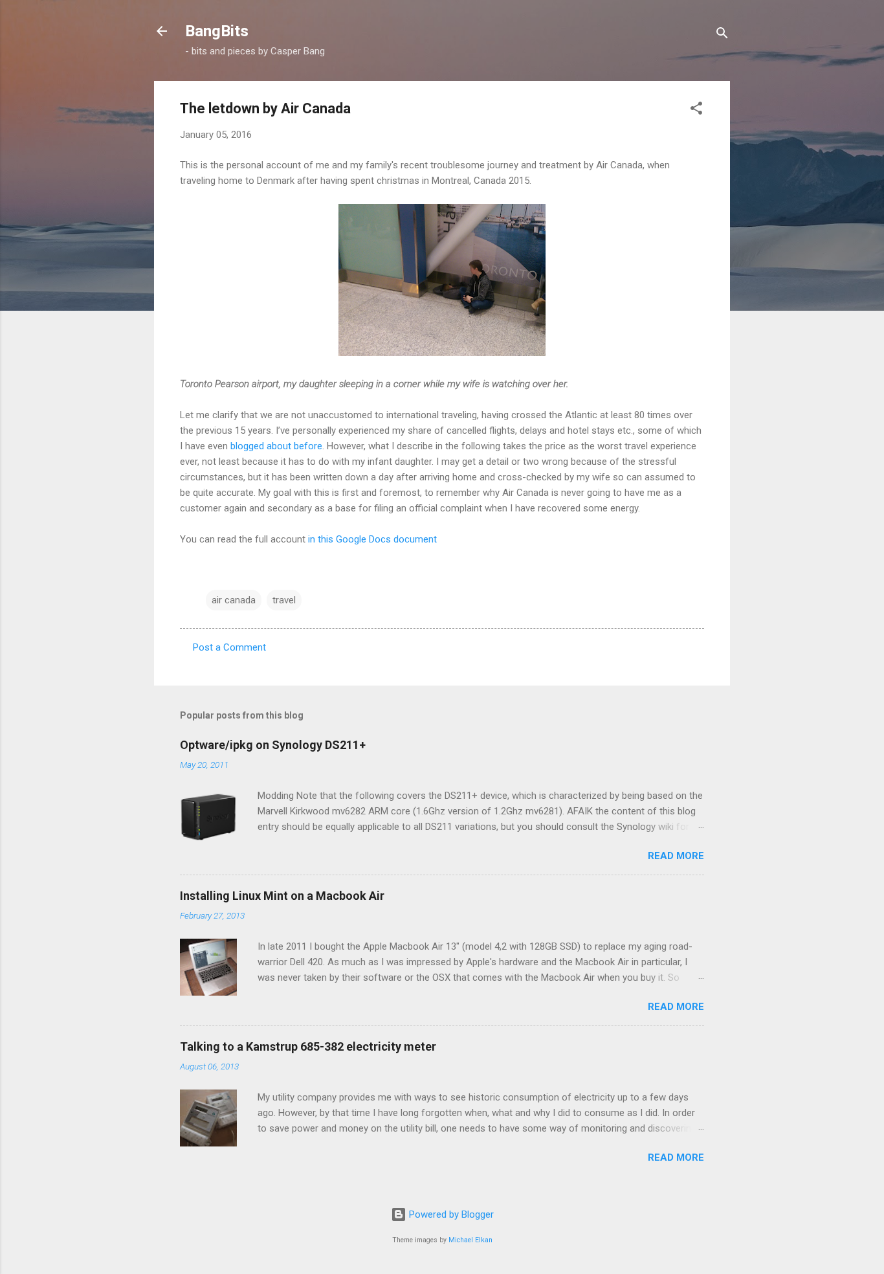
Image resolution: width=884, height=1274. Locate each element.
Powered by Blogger (450, 1214)
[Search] (722, 35)
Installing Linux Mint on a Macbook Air (282, 895)
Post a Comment (229, 647)
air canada (234, 600)
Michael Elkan (470, 1240)
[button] (696, 110)
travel (284, 600)
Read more (676, 856)
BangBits (217, 31)
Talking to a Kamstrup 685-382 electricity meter (308, 1046)
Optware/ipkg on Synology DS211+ (273, 745)
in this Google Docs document (372, 539)
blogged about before (276, 446)
